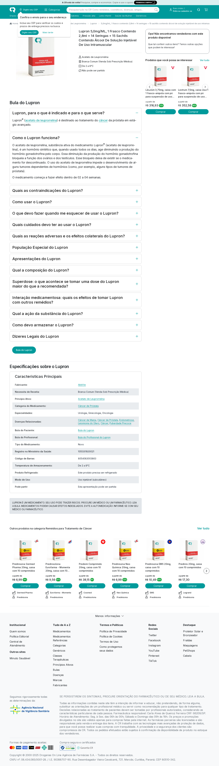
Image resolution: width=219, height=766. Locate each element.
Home (15, 23)
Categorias (59, 645)
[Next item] (206, 571)
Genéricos (141, 15)
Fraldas (187, 640)
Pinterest (153, 655)
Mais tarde (48, 32)
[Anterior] (149, 87)
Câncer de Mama (87, 420)
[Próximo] (205, 87)
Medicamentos (62, 631)
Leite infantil (105, 15)
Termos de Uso (109, 641)
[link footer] (68, 748)
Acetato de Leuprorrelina (74, 23)
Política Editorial (19, 636)
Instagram (154, 645)
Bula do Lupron (24, 350)
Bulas (56, 669)
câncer (103, 120)
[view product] (161, 76)
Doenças (58, 675)
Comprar (161, 111)
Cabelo (187, 655)
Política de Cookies (111, 636)
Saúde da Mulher (123, 15)
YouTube (153, 650)
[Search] (156, 10)
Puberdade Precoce (120, 423)
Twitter (152, 635)
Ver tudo (204, 60)
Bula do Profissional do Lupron (94, 437)
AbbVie (82, 384)
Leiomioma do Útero (88, 423)
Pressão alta (89, 15)
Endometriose (126, 420)
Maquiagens (190, 645)
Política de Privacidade (113, 631)
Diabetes (74, 15)
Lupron (93, 23)
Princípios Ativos (63, 664)
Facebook (154, 640)
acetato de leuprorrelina (41, 120)
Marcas (57, 680)
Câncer (104, 423)
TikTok (152, 660)
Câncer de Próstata (88, 406)
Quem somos (18, 631)
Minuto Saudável (20, 658)
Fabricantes (60, 685)
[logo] (12, 10)
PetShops (189, 650)
